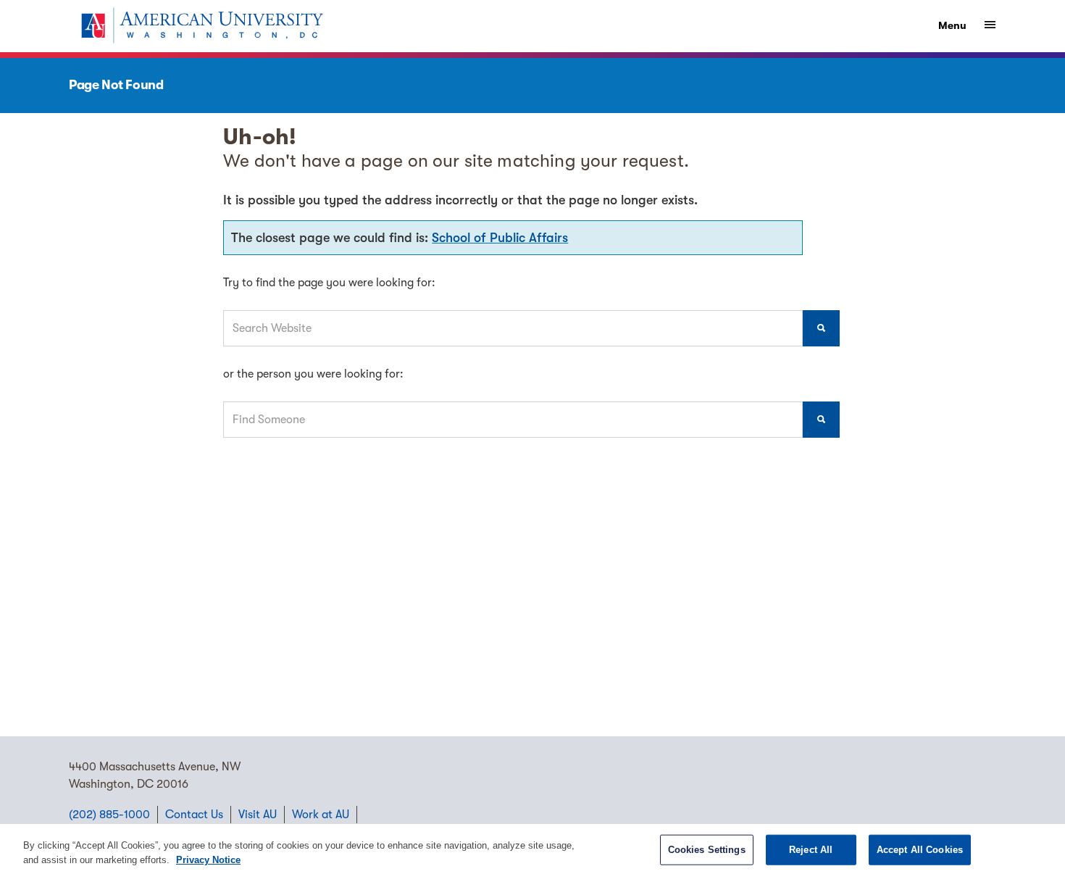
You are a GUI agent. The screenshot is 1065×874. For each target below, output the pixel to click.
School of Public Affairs (500, 237)
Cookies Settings (707, 849)
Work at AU (320, 814)
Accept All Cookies (920, 849)
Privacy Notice (208, 859)
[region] (532, 849)
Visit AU (257, 814)
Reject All (810, 849)
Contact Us (194, 814)
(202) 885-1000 (109, 814)
